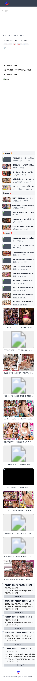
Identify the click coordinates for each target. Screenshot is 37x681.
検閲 (13, 222)
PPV (17, 215)
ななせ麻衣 (28, 189)
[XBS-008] (6, 260)
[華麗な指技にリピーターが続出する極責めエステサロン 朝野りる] (6, 180)
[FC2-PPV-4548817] (6, 213)
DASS (21, 276)
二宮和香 (22, 168)
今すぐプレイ (19, 596)
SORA (24, 297)
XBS (25, 262)
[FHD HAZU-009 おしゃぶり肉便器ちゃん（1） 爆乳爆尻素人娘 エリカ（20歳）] (6, 159)
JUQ (21, 222)
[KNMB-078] (6, 227)
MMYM (26, 201)
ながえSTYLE (16, 175)
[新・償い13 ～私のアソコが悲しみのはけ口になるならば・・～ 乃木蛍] (6, 173)
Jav (21, 201)
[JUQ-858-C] (6, 220)
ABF (14, 283)
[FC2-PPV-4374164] (6, 246)
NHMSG (25, 304)
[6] (6, 239)
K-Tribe (15, 189)
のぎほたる (30, 175)
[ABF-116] (6, 281)
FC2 (13, 215)
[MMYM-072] (6, 199)
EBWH (23, 269)
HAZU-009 (16, 161)
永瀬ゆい (21, 189)
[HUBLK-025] (6, 253)
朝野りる (22, 182)
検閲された (15, 201)
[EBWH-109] (6, 267)
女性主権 (15, 182)
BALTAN (15, 168)
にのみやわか (30, 168)
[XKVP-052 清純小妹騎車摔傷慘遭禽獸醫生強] (6, 288)
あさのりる (29, 182)
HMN (21, 208)
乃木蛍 (24, 175)
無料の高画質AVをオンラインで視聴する (20, 677)
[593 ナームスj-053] (6, 302)
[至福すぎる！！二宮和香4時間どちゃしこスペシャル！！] (6, 166)
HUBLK (23, 255)
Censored (23, 161)
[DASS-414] (6, 274)
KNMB (25, 229)
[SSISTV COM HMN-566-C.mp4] (6, 206)
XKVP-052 (16, 290)
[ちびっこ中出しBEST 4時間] (6, 187)
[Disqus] (18, 122)
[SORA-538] (6, 295)
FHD (29, 161)
